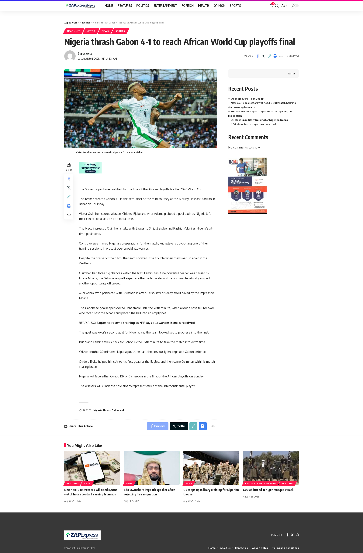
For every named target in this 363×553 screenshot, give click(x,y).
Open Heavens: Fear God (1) (247, 98)
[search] (277, 5)
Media (87, 483)
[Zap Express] (81, 5)
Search (291, 73)
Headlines (73, 31)
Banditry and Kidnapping (260, 483)
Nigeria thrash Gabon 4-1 (108, 410)
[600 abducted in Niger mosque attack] (271, 468)
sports (120, 31)
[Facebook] (288, 535)
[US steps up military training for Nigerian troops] (211, 468)
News (105, 31)
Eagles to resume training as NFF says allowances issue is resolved (146, 323)
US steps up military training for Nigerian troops (259, 119)
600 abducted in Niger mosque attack (254, 124)
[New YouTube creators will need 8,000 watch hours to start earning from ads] (92, 468)
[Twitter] (292, 535)
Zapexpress (85, 53)
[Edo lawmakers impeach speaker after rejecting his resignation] (152, 468)
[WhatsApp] (297, 535)
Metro (91, 31)
